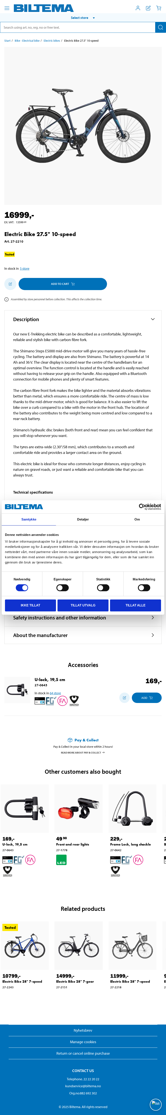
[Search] (160, 27)
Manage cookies (83, 1041)
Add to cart (60, 284)
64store (55, 693)
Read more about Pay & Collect (81, 752)
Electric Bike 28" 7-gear (75, 981)
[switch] (62, 587)
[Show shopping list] (148, 8)
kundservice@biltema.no (83, 1086)
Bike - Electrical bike (27, 41)
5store (24, 268)
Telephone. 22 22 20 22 (83, 1079)
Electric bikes (52, 41)
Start (7, 41)
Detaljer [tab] (83, 519)
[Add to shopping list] (10, 284)
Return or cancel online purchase (83, 1053)
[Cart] (158, 8)
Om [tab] (137, 519)
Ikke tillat (30, 605)
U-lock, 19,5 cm (50, 679)
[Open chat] (156, 1105)
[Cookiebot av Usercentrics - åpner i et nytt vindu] (142, 507)
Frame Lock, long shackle (130, 844)
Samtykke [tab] (28, 519)
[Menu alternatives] (7, 8)
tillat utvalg (83, 605)
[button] (83, 17)
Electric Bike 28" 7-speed (22, 981)
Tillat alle (135, 605)
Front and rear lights (72, 844)
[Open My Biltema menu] (138, 8)
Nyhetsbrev (83, 1030)
